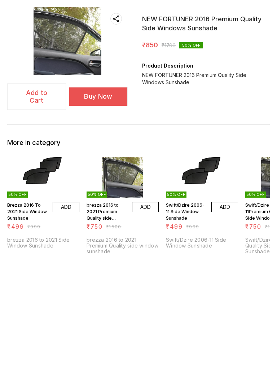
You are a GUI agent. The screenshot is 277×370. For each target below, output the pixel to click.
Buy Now (98, 96)
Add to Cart (37, 96)
